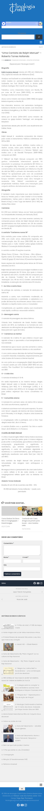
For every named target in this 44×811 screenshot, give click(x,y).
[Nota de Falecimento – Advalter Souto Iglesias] (8, 729)
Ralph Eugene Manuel (10, 72)
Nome (6, 557)
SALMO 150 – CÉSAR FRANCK (27, 644)
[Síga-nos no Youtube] (38, 583)
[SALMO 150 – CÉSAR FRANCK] (8, 647)
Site (5, 565)
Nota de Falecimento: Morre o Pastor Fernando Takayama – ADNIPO (27, 738)
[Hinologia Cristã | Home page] (22, 8)
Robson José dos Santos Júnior (25, 796)
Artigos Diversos (9, 47)
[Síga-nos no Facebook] (34, 583)
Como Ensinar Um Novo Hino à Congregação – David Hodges (10, 520)
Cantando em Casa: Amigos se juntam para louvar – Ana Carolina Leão (31, 522)
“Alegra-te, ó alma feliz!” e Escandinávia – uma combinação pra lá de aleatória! (27, 670)
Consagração (8, 755)
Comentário (9, 543)
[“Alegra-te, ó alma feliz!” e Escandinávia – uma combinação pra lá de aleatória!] (8, 671)
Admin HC (8, 60)
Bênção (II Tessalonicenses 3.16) (15, 759)
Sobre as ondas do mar (12, 721)
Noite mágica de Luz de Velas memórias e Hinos (21, 632)
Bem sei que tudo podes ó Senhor (16, 745)
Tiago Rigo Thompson (25, 798)
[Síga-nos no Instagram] (41, 583)
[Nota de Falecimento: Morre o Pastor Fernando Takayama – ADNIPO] (8, 738)
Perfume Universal (10, 764)
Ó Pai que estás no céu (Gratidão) (16, 750)
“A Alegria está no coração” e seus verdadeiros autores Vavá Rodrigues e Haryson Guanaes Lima (28, 687)
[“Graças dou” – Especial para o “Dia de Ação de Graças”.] (8, 698)
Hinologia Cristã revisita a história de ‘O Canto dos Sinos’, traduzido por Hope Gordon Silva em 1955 (28, 706)
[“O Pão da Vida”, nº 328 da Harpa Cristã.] (8, 627)
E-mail (26, 557)
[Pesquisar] (39, 37)
